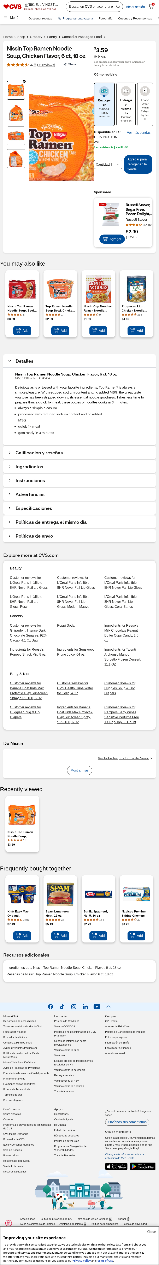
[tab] (16, 90)
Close (151, 1231)
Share (72, 64)
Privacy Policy (81, 1261)
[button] (138, 132)
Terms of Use (104, 1261)
